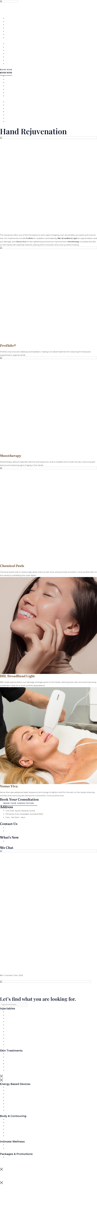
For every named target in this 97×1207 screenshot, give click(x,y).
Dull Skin (6, 1179)
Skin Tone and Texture (15, 1173)
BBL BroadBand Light (17, 676)
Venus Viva (9, 786)
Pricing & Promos (13, 31)
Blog (7, 34)
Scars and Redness (13, 1199)
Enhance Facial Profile (15, 1189)
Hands (4, 1196)
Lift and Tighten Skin (14, 1166)
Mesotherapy (10, 456)
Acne (3, 1176)
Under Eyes (8, 1186)
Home (8, 18)
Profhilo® (8, 346)
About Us (9, 28)
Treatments (10, 21)
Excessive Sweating (13, 1205)
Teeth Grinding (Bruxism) (17, 1202)
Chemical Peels (12, 566)
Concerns (9, 25)
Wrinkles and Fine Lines (16, 1163)
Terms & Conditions (8, 979)
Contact (9, 38)
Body (3, 1192)
